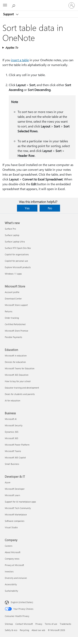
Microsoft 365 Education (16, 374)
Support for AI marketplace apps (20, 501)
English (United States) (22, 602)
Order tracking (12, 317)
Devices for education (15, 361)
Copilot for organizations (17, 254)
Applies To (11, 47)
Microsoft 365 (11, 438)
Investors (9, 571)
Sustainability (11, 590)
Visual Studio (11, 527)
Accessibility (11, 584)
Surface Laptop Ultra (15, 241)
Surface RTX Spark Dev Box (18, 247)
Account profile (12, 292)
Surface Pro (10, 228)
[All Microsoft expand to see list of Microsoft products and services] (5, 5)
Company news (12, 558)
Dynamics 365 (11, 431)
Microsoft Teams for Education (19, 368)
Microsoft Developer (15, 488)
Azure (7, 482)
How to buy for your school (18, 381)
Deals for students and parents (20, 394)
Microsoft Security (13, 425)
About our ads (38, 630)
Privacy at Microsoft (14, 565)
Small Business (12, 463)
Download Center (13, 298)
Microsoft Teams (13, 451)
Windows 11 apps (13, 273)
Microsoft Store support (16, 304)
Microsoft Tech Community (18, 508)
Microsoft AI (11, 418)
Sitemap (9, 623)
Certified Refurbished (15, 324)
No (50, 208)
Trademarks (65, 623)
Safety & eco (11, 630)
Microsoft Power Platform (17, 444)
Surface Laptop (12, 235)
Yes (27, 208)
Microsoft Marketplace (16, 514)
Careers (8, 545)
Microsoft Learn (12, 495)
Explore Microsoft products (18, 267)
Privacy (38, 623)
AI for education (12, 400)
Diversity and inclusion (16, 577)
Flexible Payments (13, 337)
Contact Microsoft (24, 623)
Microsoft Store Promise (16, 330)
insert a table (20, 60)
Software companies (14, 520)
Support (9, 14)
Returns (8, 311)
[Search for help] (14, 5)
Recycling (24, 630)
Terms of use (51, 623)
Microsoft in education (16, 355)
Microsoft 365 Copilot (15, 457)
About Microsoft (12, 552)
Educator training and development (22, 387)
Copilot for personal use (16, 260)
